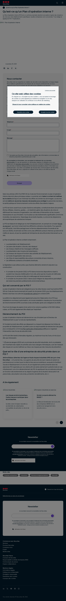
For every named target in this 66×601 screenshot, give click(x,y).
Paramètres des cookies (23, 112)
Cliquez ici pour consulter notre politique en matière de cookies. (31, 104)
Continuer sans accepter (50, 90)
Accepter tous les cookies (47, 112)
